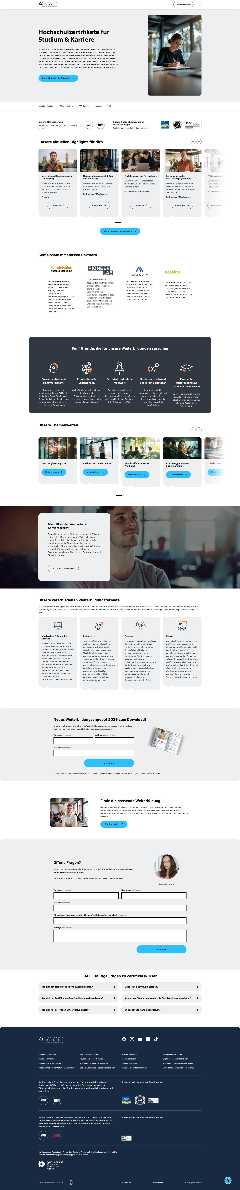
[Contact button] (228, 1180)
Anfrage (63, 927)
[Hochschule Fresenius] (47, 4)
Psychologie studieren (89, 1054)
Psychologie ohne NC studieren (93, 1058)
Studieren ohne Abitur (47, 1054)
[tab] (118, 222)
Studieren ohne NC (46, 1058)
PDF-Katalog (84, 106)
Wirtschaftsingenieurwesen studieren (178, 1063)
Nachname (105, 735)
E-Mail (62, 747)
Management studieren (172, 1054)
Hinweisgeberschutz (193, 1182)
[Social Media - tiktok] (156, 1039)
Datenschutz (157, 1182)
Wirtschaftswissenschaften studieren (178, 1067)
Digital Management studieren (175, 1058)
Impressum (126, 1182)
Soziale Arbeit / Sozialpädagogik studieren (97, 1067)
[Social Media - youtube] (140, 1039)
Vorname (63, 735)
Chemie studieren (129, 1058)
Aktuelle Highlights (46, 106)
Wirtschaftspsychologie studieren (94, 1063)
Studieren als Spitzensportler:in (134, 1067)
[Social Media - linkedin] (148, 1039)
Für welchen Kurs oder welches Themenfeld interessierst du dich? (91, 914)
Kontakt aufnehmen (183, 4)
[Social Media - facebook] (124, 1039)
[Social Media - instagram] (132, 1039)
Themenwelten (66, 106)
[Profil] (201, 4)
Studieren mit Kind (129, 1063)
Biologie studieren (129, 1054)
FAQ (109, 106)
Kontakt (98, 106)
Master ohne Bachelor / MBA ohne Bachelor (56, 1067)
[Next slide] (199, 141)
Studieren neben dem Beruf (49, 1063)
